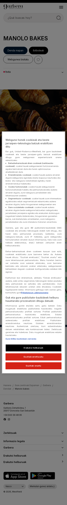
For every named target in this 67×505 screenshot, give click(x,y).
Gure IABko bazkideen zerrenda (20, 338)
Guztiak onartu (33, 365)
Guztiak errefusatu (33, 356)
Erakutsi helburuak (33, 347)
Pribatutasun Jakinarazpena (34, 292)
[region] (33, 252)
